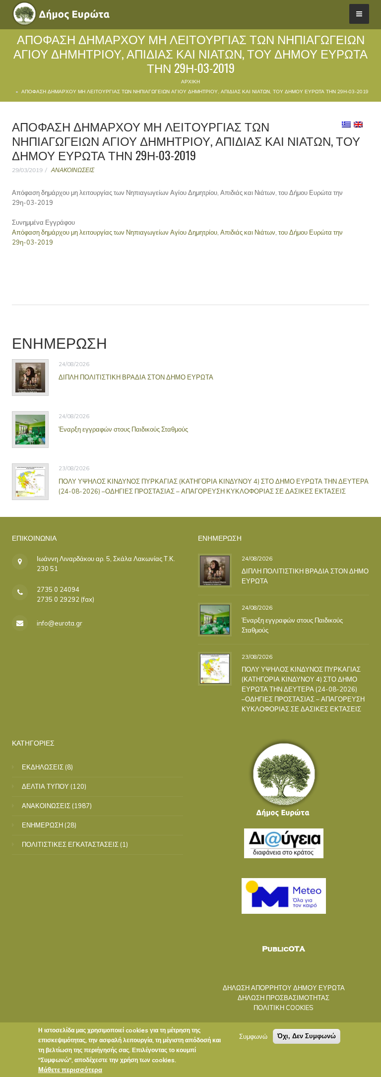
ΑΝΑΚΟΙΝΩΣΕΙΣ (72, 170)
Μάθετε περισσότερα (70, 1070)
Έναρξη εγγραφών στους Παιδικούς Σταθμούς (123, 429)
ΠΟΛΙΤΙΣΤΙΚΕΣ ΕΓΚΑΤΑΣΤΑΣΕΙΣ (70, 844)
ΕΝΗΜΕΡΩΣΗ (42, 825)
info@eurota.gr (59, 623)
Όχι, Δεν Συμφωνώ (306, 1036)
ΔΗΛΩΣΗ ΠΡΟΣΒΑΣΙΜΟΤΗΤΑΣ (283, 998)
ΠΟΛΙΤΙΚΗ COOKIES (284, 1008)
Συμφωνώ (253, 1036)
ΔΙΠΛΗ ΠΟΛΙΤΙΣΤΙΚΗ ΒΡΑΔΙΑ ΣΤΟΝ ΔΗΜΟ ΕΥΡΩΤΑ (136, 377)
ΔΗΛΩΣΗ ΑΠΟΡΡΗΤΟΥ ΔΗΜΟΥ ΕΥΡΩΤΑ (284, 988)
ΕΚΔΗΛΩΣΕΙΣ (43, 767)
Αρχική (190, 81)
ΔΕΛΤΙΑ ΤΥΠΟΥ (45, 786)
